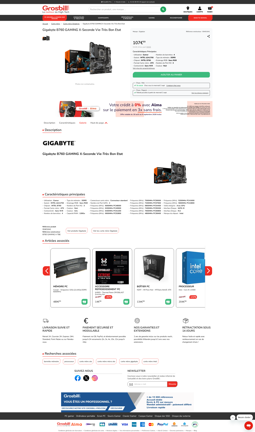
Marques (189, 431)
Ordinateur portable (85, 416)
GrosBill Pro (107, 2)
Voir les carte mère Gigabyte (105, 231)
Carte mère (55, 24)
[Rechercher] (163, 9)
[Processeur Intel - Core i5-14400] (196, 277)
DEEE (148, 47)
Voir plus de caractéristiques (144, 68)
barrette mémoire (51, 361)
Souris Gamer (114, 416)
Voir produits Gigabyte (76, 231)
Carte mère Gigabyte (71, 24)
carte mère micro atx (106, 361)
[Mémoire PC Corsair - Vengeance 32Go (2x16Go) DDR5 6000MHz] (70, 277)
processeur (69, 361)
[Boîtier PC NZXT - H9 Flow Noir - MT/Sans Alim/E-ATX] (154, 277)
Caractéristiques (67, 122)
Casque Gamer (146, 416)
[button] (44, 278)
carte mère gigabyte (129, 361)
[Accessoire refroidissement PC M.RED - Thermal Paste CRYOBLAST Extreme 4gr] (112, 277)
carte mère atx (85, 361)
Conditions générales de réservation (70, 431)
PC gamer (69, 416)
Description (49, 122)
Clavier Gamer (130, 416)
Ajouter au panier (171, 75)
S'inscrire (172, 384)
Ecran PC (101, 416)
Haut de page (97, 122)
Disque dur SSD (162, 416)
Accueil (45, 24)
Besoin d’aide (120, 2)
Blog (195, 431)
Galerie (82, 122)
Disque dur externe (181, 416)
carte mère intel (150, 361)
